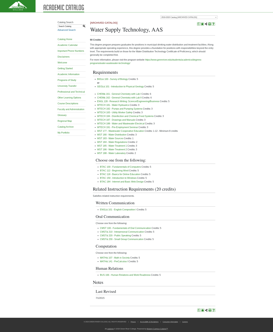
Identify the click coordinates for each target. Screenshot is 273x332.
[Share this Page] (206, 23)
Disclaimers (64, 57)
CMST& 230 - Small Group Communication (121, 239)
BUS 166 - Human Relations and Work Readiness (125, 275)
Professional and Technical (71, 92)
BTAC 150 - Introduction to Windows (118, 178)
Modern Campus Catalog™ (157, 329)
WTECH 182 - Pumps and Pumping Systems (119, 109)
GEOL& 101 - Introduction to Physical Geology (120, 86)
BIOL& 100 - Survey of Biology (112, 79)
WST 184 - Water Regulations (112, 142)
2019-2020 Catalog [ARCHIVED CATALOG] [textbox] (179, 17)
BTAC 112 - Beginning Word (114, 170)
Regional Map (65, 121)
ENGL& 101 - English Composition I (118, 209)
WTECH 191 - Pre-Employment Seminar (117, 127)
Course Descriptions (68, 103)
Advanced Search (67, 30)
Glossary (62, 115)
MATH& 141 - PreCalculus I (114, 261)
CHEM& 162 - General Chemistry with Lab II (119, 97)
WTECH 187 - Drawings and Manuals (116, 120)
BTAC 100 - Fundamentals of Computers (120, 167)
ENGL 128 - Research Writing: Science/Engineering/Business (128, 101)
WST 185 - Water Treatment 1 (112, 146)
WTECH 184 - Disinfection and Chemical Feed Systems (125, 116)
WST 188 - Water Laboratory (111, 153)
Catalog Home (65, 39)
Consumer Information (170, 322)
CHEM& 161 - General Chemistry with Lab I (119, 94)
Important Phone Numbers (71, 51)
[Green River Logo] (18, 6)
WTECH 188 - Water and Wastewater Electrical (120, 123)
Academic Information (68, 74)
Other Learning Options (69, 97)
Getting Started (65, 68)
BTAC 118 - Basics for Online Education (120, 174)
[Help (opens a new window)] (213, 23)
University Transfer (67, 86)
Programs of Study (67, 80)
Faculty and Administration (71, 109)
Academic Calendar (68, 45)
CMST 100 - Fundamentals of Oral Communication (125, 228)
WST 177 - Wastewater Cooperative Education (120, 131)
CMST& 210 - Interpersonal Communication (122, 232)
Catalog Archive (66, 127)
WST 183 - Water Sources (110, 138)
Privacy (133, 322)
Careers (185, 322)
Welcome (62, 62)
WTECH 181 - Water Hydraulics (113, 105)
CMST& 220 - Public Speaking (115, 235)
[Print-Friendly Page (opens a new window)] (209, 23)
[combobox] (189, 17)
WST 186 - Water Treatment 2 (112, 149)
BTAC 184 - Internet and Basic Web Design (122, 181)
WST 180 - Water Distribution (111, 134)
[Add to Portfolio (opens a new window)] (202, 23)
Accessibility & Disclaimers (149, 322)
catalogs (110, 329)
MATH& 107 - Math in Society (115, 258)
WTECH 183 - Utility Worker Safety (114, 112)
